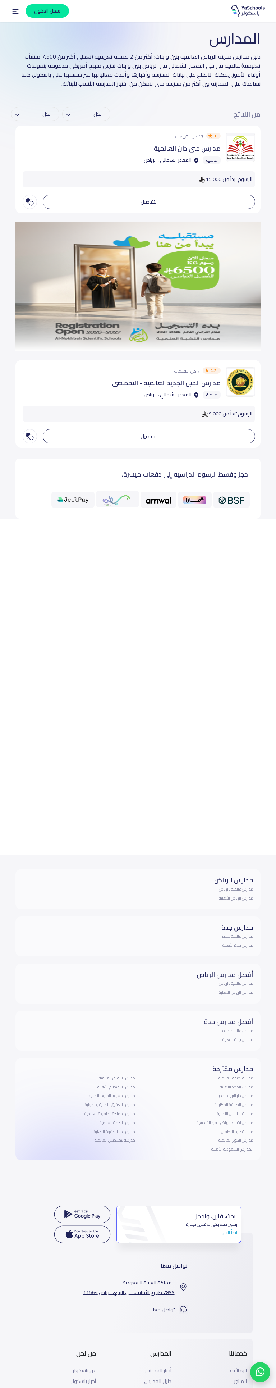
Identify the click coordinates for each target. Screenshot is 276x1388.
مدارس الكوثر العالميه (235, 1140)
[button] (15, 11)
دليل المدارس (157, 1381)
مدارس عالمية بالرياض (236, 889)
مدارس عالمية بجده (237, 936)
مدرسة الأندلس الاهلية (235, 1113)
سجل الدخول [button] (47, 10)
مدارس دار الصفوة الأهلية (114, 1131)
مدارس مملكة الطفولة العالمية (109, 1113)
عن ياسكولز (84, 1370)
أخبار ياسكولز (83, 1381)
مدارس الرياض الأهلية (236, 898)
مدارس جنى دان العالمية (187, 148)
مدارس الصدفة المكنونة (234, 1104)
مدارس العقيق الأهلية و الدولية (110, 1104)
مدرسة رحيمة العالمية (235, 1078)
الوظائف (238, 1370)
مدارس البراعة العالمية (117, 1122)
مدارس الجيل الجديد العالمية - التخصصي (166, 382)
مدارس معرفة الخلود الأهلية (112, 1095)
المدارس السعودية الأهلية (232, 1149)
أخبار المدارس (158, 1370)
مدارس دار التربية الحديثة (234, 1095)
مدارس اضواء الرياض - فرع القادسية (225, 1122)
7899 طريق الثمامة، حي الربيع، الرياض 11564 (129, 1292)
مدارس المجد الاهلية (236, 1087)
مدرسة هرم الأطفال (237, 1131)
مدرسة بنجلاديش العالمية (115, 1140)
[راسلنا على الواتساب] (260, 1372)
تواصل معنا (163, 1310)
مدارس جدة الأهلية (237, 945)
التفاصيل (149, 201)
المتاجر (240, 1381)
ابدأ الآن (229, 1232)
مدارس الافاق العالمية (117, 1078)
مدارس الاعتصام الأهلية (116, 1087)
